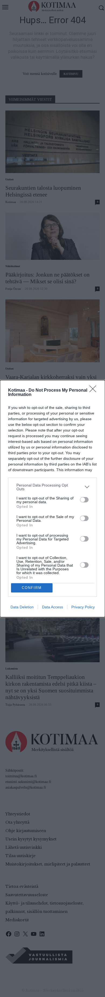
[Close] (94, 390)
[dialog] (52, 498)
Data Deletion (22, 607)
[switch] (84, 499)
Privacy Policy (83, 607)
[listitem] (52, 487)
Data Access (52, 607)
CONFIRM (32, 588)
